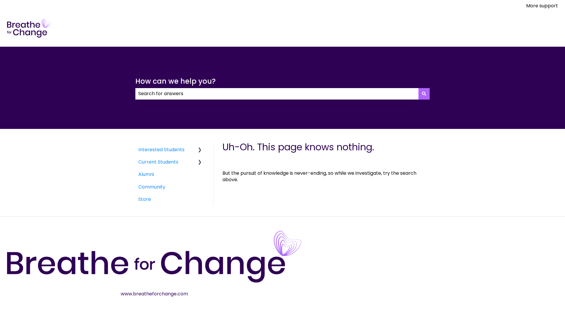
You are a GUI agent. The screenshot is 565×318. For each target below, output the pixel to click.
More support (542, 6)
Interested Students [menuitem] (161, 149)
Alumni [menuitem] (146, 174)
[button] (200, 150)
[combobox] (276, 93)
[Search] (424, 93)
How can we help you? (175, 81)
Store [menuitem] (144, 199)
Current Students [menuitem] (158, 162)
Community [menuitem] (151, 187)
